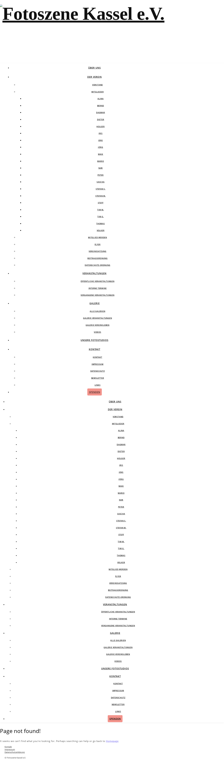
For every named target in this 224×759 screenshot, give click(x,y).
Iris (101, 133)
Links (98, 385)
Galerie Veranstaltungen (97, 318)
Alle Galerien (97, 311)
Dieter (100, 119)
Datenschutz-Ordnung (97, 265)
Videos (97, 332)
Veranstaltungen (94, 273)
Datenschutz (97, 371)
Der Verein (94, 76)
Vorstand (97, 85)
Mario (100, 161)
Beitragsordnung (97, 258)
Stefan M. (100, 196)
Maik (100, 154)
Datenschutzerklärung (15, 752)
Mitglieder (97, 92)
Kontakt (94, 349)
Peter (101, 175)
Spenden (94, 391)
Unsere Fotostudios (94, 340)
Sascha (101, 182)
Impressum (97, 364)
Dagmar (100, 112)
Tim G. (100, 216)
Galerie (94, 303)
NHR (100, 168)
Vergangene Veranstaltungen (97, 295)
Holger (100, 126)
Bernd (100, 105)
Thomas (100, 223)
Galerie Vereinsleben (97, 325)
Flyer (98, 244)
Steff (100, 202)
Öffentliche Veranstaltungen (97, 281)
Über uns (94, 67)
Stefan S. (100, 189)
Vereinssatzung (97, 251)
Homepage (112, 741)
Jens (100, 140)
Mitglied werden (97, 237)
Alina (101, 98)
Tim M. (100, 209)
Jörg (100, 147)
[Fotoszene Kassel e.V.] (82, 13)
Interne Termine (98, 288)
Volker (101, 230)
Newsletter (97, 378)
